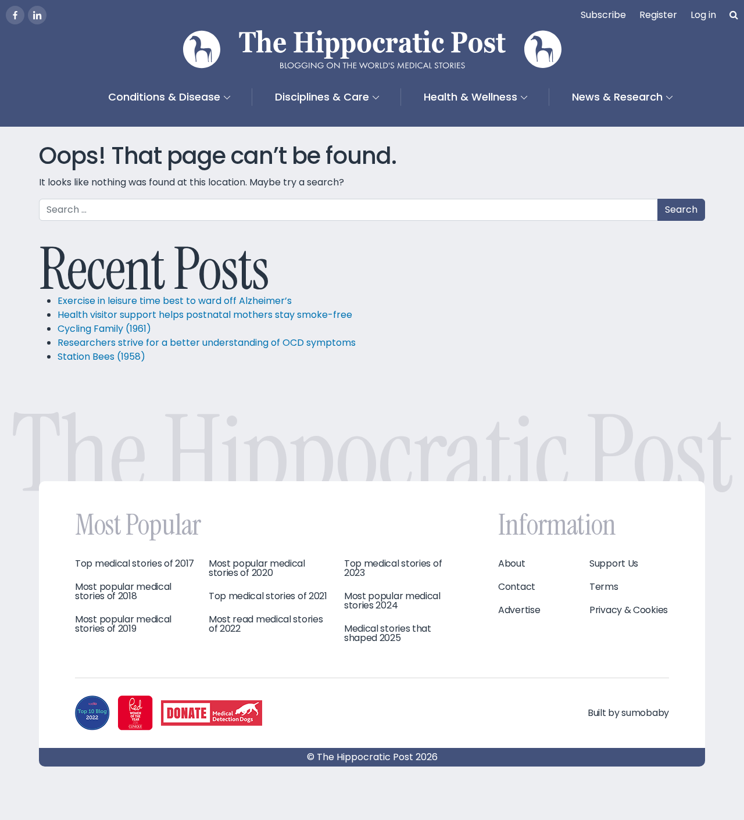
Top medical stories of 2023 (393, 568)
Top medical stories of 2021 (268, 596)
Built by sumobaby (628, 712)
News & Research (617, 96)
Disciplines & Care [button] (322, 96)
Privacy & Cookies (628, 610)
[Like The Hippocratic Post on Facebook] (15, 15)
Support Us (613, 563)
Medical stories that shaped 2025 (387, 633)
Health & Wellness (470, 96)
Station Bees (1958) (101, 356)
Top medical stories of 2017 (134, 563)
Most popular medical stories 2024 (392, 601)
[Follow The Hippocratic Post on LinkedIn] (37, 15)
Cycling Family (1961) (104, 328)
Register (658, 15)
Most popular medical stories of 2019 (123, 624)
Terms (603, 587)
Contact (516, 587)
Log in (703, 15)
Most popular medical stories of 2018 (123, 591)
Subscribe (603, 15)
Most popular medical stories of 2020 (257, 568)
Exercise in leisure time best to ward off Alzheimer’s (175, 300)
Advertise (519, 610)
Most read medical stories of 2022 (266, 624)
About (511, 563)
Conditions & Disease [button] (164, 96)
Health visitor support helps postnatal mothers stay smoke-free (206, 314)
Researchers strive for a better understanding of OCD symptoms (207, 342)
